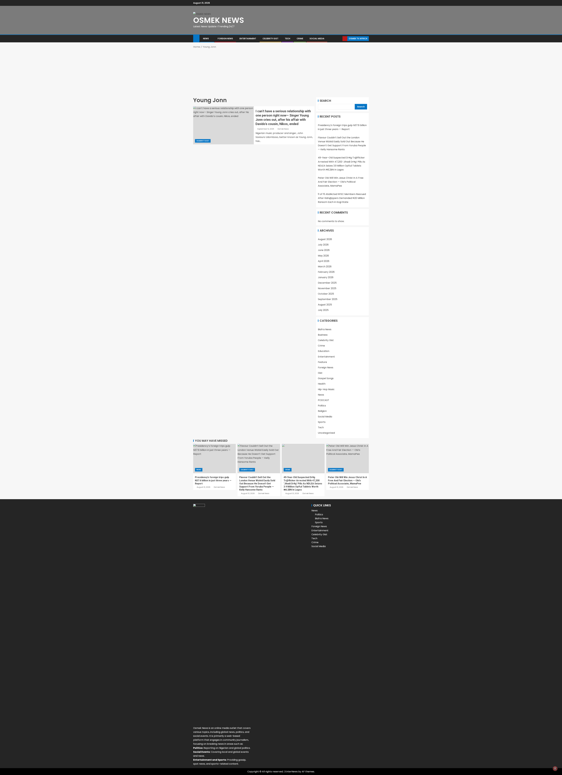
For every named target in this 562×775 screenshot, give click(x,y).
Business (323, 334)
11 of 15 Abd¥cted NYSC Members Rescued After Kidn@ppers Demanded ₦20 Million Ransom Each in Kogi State (342, 198)
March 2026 (324, 266)
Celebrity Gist (270, 38)
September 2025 (327, 299)
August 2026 (325, 239)
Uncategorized (326, 433)
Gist (320, 373)
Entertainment (247, 38)
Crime (300, 38)
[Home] (196, 38)
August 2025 (325, 304)
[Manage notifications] (555, 768)
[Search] (340, 38)
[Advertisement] (281, 72)
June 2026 (324, 250)
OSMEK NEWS (218, 20)
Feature (322, 362)
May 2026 (323, 255)
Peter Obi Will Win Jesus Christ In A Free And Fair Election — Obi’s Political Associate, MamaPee (340, 181)
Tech (287, 38)
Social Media (317, 38)
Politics (322, 405)
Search (325, 100)
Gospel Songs (326, 378)
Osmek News (283, 129)
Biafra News (324, 329)
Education (323, 351)
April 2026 (323, 261)
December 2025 (327, 282)
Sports (321, 422)
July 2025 (323, 310)
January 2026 (325, 277)
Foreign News (225, 38)
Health (321, 383)
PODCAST (323, 400)
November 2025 (327, 288)
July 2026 (323, 244)
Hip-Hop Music (326, 389)
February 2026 (326, 272)
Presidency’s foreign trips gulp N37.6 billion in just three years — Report (213, 480)
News (206, 38)
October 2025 (326, 293)
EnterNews (291, 771)
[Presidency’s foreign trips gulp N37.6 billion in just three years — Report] (214, 458)
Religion (322, 411)
